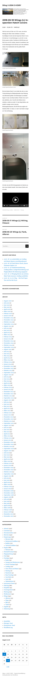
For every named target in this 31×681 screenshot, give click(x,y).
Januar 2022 (7, 415)
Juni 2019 (6, 480)
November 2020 (8, 444)
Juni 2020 (7, 455)
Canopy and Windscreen (12, 562)
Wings (22, 210)
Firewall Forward (9, 552)
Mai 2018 (6, 503)
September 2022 (9, 398)
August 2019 (7, 476)
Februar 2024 (8, 362)
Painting (6, 585)
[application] (15, 200)
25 (8, 660)
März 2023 (7, 385)
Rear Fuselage (9, 575)
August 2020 (7, 450)
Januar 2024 (7, 364)
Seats (7, 579)
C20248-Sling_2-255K (7, 210)
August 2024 (7, 349)
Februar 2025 (8, 336)
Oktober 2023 (8, 370)
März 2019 (7, 484)
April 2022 (7, 408)
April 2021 (7, 434)
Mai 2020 (6, 457)
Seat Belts (8, 577)
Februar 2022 (8, 412)
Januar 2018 (7, 512)
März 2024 (7, 360)
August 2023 (7, 374)
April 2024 (7, 358)
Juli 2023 (6, 377)
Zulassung (7, 608)
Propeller (6, 587)
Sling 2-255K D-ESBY (11, 5)
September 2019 (9, 474)
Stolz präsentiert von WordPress (10, 675)
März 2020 (7, 461)
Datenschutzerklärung (19, 673)
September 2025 (9, 324)
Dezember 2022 (8, 391)
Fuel (5, 556)
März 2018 (7, 507)
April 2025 (7, 332)
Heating (7, 570)
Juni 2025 (7, 330)
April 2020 (7, 459)
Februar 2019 (8, 486)
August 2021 (7, 425)
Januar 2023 (7, 389)
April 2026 (7, 309)
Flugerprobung (8, 554)
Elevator (7, 539)
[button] (15, 200)
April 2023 (7, 383)
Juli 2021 (6, 427)
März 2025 (7, 334)
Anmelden (7, 621)
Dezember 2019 (8, 467)
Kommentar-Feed (9, 625)
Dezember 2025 (8, 317)
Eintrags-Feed (8, 623)
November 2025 (8, 320)
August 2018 (7, 497)
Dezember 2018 (8, 491)
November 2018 (8, 493)
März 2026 (7, 311)
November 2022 (8, 393)
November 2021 (8, 419)
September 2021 (9, 423)
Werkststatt (7, 594)
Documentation (8, 533)
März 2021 (7, 436)
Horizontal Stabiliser (11, 541)
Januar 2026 (7, 315)
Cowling (7, 566)
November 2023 (8, 368)
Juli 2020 (6, 453)
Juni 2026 (7, 305)
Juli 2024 (6, 351)
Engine (6, 547)
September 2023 (9, 372)
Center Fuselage (10, 564)
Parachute (8, 573)
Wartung (6, 592)
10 (4, 654)
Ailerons (7, 598)
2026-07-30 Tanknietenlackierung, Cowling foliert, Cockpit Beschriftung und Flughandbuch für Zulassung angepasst (16, 270)
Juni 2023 (7, 379)
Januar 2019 (7, 488)
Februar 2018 (8, 510)
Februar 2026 (8, 313)
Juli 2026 (6, 303)
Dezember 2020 (8, 442)
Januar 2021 (7, 440)
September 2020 (9, 448)
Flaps (7, 600)
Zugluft (6, 606)
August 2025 (7, 326)
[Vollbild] (26, 205)
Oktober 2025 (8, 322)
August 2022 (7, 400)
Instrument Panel (9, 583)
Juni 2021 (6, 429)
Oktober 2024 (8, 345)
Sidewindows (9, 581)
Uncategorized (8, 589)
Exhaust (7, 549)
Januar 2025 (7, 339)
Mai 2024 (6, 355)
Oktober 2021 (8, 421)
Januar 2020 (7, 465)
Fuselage (6, 558)
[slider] (14, 205)
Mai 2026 (7, 307)
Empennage (7, 537)
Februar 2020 (8, 463)
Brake (7, 560)
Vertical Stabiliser (10, 545)
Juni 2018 (6, 501)
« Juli (7, 667)
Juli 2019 (6, 478)
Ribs (6, 602)
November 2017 (8, 516)
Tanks (7, 604)
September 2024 (9, 347)
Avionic (6, 528)
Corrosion (7, 530)
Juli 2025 (6, 328)
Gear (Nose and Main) (12, 568)
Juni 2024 (7, 353)
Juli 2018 (6, 499)
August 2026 (8, 301)
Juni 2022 (7, 404)
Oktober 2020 (8, 446)
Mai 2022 (6, 406)
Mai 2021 (6, 431)
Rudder (7, 543)
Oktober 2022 (8, 396)
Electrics (6, 535)
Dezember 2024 (8, 341)
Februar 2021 (8, 438)
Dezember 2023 (8, 366)
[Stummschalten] (24, 205)
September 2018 (9, 495)
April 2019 (7, 482)
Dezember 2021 (8, 417)
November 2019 (8, 469)
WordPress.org (8, 627)
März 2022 (7, 410)
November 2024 (8, 343)
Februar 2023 (8, 387)
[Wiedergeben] (4, 205)
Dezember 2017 (8, 514)
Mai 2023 (6, 381)
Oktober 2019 (8, 472)
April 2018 (7, 505)
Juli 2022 (6, 402)
